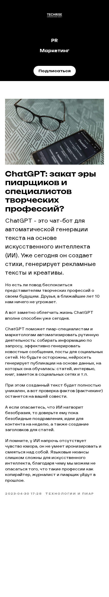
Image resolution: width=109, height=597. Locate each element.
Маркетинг (54, 50)
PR (54, 40)
